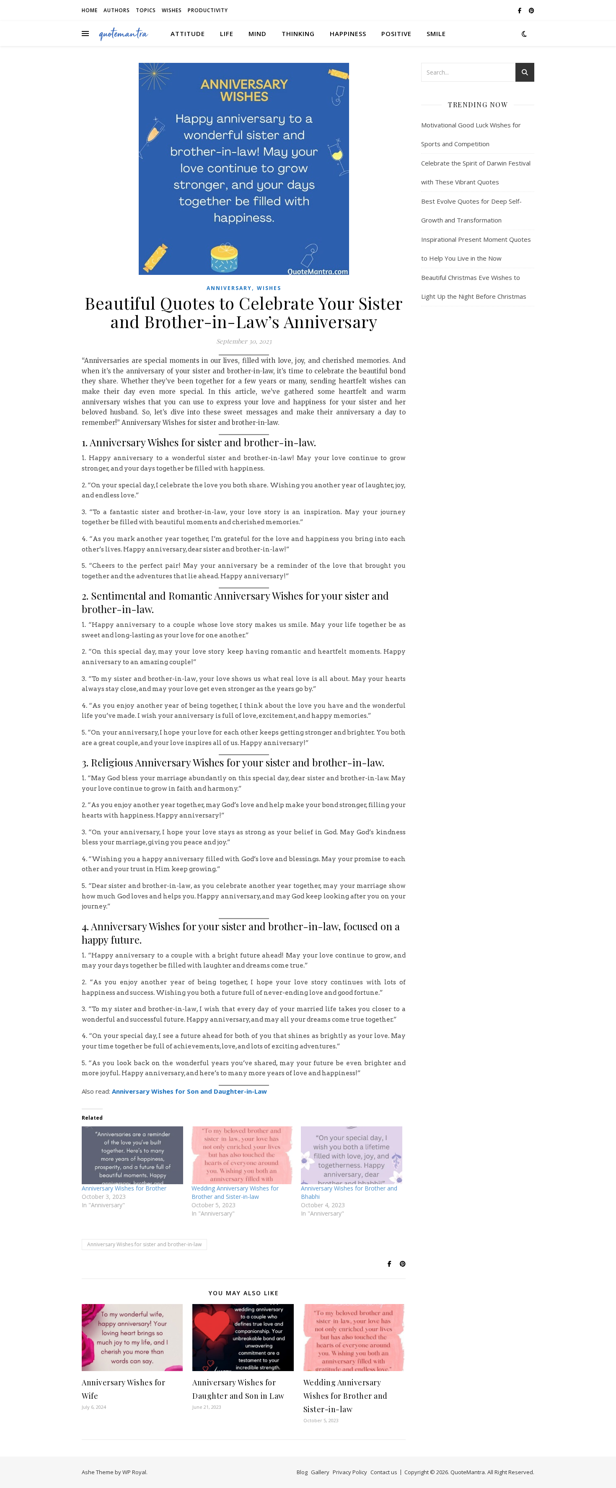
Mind (257, 33)
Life (226, 33)
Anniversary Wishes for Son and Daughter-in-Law (189, 1091)
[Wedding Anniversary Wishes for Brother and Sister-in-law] (242, 1155)
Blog (302, 1472)
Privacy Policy (350, 1472)
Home (90, 10)
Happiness (348, 33)
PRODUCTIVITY (208, 10)
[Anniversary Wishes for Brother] (132, 1155)
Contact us (383, 1472)
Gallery (320, 1472)
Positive (396, 33)
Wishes (172, 10)
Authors (117, 10)
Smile (436, 33)
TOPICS (146, 10)
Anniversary (229, 288)
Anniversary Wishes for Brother (124, 1188)
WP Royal (134, 1472)
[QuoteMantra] (123, 33)
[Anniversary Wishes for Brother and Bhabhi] (351, 1155)
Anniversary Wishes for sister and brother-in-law (144, 1244)
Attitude (188, 33)
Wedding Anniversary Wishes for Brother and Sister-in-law (235, 1192)
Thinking (298, 33)
